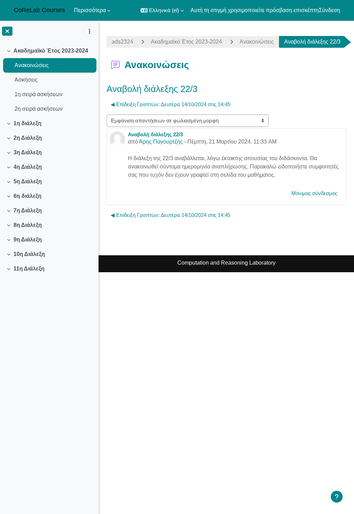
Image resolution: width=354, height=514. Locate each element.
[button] (162, 10)
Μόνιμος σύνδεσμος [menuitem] (314, 193)
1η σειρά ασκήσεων (39, 94)
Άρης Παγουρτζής (161, 142)
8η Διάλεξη (27, 225)
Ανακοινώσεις (32, 65)
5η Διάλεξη (27, 181)
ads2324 (122, 42)
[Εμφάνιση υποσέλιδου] (336, 496)
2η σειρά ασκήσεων (39, 109)
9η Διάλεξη (27, 239)
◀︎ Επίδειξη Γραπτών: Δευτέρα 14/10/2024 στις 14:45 (170, 104)
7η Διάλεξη (27, 210)
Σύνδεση (329, 10)
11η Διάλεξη (29, 269)
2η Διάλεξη (27, 138)
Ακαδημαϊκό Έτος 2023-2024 (50, 51)
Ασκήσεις (26, 80)
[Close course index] (7, 31)
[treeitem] (49, 80)
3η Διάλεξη (27, 152)
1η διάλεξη (27, 123)
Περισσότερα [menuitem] (90, 10)
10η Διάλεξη (29, 254)
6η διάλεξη (27, 196)
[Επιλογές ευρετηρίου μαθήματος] (89, 31)
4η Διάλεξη (27, 167)
